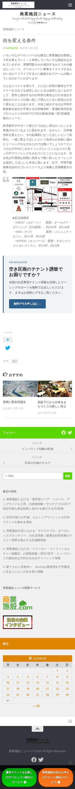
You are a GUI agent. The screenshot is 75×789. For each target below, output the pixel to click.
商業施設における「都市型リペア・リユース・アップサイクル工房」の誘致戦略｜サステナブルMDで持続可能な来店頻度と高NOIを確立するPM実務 (37, 503)
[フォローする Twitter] (70, 432)
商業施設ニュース (13, 29)
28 (47, 694)
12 (27, 682)
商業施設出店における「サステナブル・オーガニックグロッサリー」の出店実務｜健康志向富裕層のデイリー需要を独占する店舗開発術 (37, 535)
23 (67, 688)
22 (57, 688)
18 (17, 688)
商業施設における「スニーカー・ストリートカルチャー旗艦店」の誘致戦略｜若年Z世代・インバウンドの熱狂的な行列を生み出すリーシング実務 (37, 553)
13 (37, 682)
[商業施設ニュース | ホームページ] (23, 5)
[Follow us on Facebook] (63, 432)
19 (27, 688)
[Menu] (70, 5)
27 (37, 694)
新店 (14, 361)
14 (47, 682)
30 (67, 694)
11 (17, 682)
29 (57, 694)
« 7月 (36, 706)
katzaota (12, 48)
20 (37, 688)
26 (27, 694)
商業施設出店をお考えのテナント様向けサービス (55, 777)
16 (67, 682)
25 (17, 694)
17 (7, 688)
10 (7, 682)
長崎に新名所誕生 (14, 402)
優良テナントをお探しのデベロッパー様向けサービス (19, 777)
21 (47, 688)
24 (7, 694)
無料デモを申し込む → (27, 303)
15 (57, 682)
